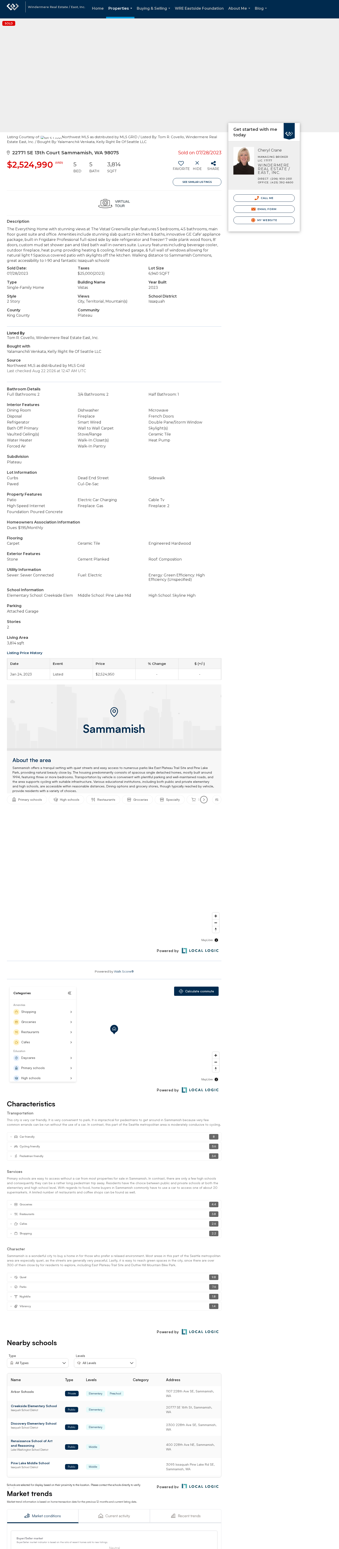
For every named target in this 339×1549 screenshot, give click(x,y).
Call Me (267, 198)
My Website (266, 220)
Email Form (266, 209)
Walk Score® (124, 971)
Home (98, 8)
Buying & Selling (154, 12)
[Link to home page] (12, 9)
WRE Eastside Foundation (199, 8)
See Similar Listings (197, 182)
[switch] (181, 167)
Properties (121, 12)
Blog (262, 12)
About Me (240, 12)
